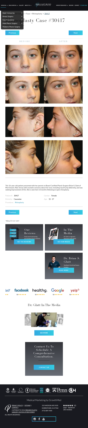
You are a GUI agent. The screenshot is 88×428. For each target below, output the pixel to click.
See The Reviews (24, 242)
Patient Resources (61, 5)
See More (44, 333)
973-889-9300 (83, 5)
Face (28, 14)
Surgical (4, 5)
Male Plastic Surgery (10, 23)
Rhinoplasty (37, 14)
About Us (27, 5)
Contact (77, 5)
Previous (12, 33)
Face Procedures (8, 20)
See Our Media (64, 242)
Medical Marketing (36, 400)
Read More (63, 270)
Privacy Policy (17, 405)
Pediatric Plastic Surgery (11, 27)
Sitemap (28, 405)
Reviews (71, 5)
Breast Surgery (8, 16)
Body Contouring (8, 13)
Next (76, 33)
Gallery (21, 5)
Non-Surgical (13, 5)
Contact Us (44, 367)
